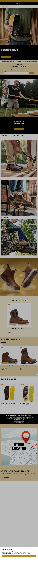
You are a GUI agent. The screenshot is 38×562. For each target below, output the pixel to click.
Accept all (19, 556)
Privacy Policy (31, 553)
